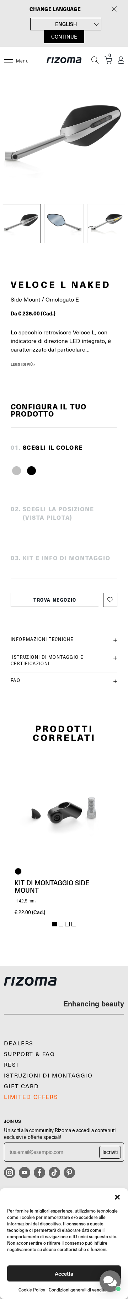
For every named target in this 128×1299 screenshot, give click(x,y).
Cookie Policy (31, 1290)
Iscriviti (110, 1152)
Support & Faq (29, 1054)
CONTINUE (64, 37)
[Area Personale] (121, 60)
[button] (117, 1197)
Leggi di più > (23, 364)
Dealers (18, 1043)
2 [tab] (61, 924)
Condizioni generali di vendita (77, 1290)
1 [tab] (54, 924)
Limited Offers (31, 1097)
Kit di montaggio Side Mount (52, 887)
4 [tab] (73, 924)
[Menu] (8, 60)
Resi (11, 1065)
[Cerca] (94, 60)
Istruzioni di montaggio (48, 1075)
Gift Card (21, 1086)
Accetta (64, 1273)
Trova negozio (54, 600)
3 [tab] (67, 924)
